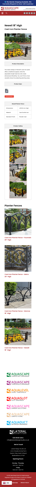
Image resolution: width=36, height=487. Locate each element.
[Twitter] (27, 13)
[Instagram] (29, 13)
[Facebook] (25, 13)
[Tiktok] (34, 13)
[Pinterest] (32, 13)
